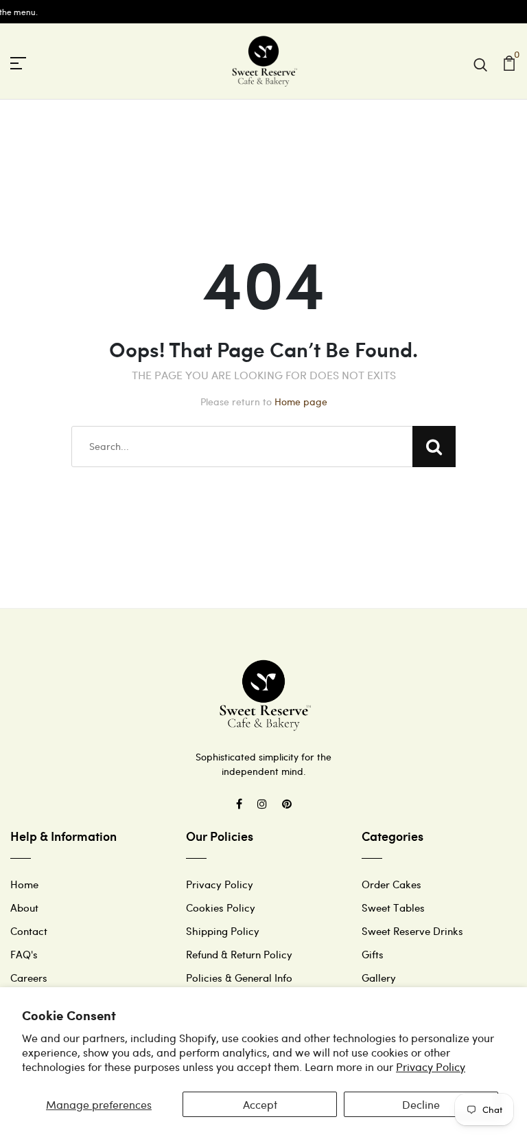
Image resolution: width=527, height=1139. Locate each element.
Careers (28, 977)
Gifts (373, 954)
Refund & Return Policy (239, 954)
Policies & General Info (239, 977)
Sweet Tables (393, 907)
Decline (421, 1104)
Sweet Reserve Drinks (412, 931)
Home (24, 884)
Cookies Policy (220, 907)
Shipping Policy (222, 931)
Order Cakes (391, 884)
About (24, 907)
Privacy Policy (430, 1066)
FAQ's (24, 954)
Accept (260, 1104)
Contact (28, 931)
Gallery (379, 977)
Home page (300, 401)
